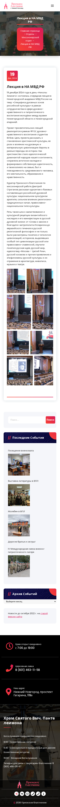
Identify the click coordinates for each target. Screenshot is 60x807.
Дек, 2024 (12, 76)
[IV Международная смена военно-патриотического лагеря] (19, 566)
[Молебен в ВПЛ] (19, 525)
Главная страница (30, 30)
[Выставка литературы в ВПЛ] (19, 495)
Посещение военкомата (21, 450)
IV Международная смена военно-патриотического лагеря (26, 550)
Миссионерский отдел (30, 39)
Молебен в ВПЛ (16, 511)
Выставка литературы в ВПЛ (23, 480)
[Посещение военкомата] (19, 465)
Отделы (30, 34)
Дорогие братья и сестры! (21, 541)
